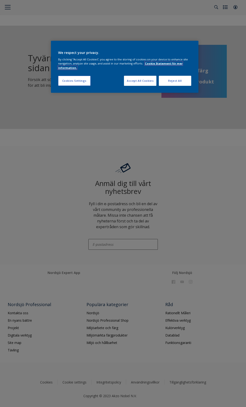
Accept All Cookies (140, 80)
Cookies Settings (74, 80)
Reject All (175, 80)
